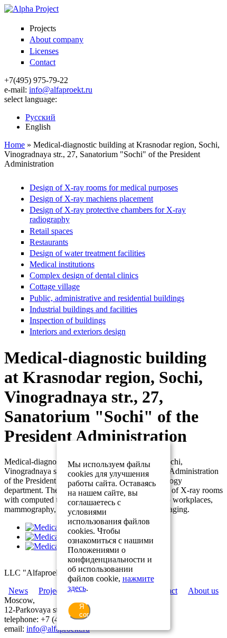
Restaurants (49, 242)
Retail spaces (51, 230)
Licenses (44, 51)
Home (14, 144)
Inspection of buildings (68, 320)
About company (56, 39)
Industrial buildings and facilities (83, 309)
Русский (40, 117)
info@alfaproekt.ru (60, 89)
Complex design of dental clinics (84, 275)
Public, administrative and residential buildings (107, 298)
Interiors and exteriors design (78, 331)
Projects (52, 590)
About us (203, 590)
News (18, 590)
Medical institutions (62, 264)
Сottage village (55, 286)
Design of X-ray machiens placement (91, 198)
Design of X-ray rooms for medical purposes (104, 187)
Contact (42, 62)
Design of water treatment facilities (87, 253)
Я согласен (85, 610)
